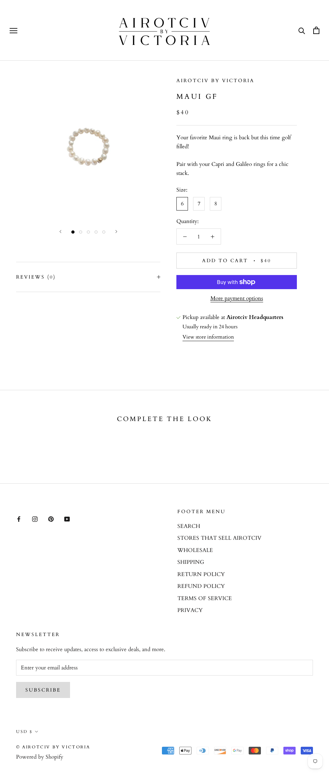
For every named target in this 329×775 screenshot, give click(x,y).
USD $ (24, 732)
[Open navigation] (13, 30)
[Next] (116, 231)
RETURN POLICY (201, 574)
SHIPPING (190, 562)
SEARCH (188, 526)
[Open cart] (316, 30)
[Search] (301, 30)
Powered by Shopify (39, 757)
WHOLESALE (195, 550)
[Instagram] (35, 518)
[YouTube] (67, 518)
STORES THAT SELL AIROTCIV (219, 538)
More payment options (236, 298)
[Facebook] (19, 518)
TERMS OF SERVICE (204, 598)
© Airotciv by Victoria (53, 747)
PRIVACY (190, 610)
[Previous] (60, 231)
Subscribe (43, 690)
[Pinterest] (51, 518)
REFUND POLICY (201, 586)
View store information (208, 336)
